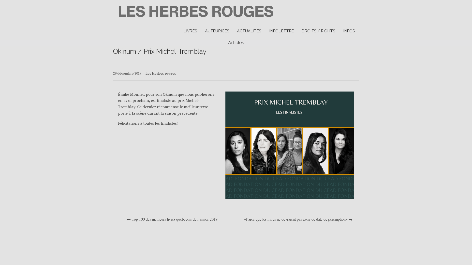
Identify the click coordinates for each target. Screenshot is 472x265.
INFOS (349, 31)
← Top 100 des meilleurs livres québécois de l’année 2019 (172, 219)
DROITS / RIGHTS (318, 31)
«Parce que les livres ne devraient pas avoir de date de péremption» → (298, 219)
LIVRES (190, 31)
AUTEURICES (217, 31)
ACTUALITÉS (249, 31)
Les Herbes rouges (161, 73)
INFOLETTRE (281, 31)
